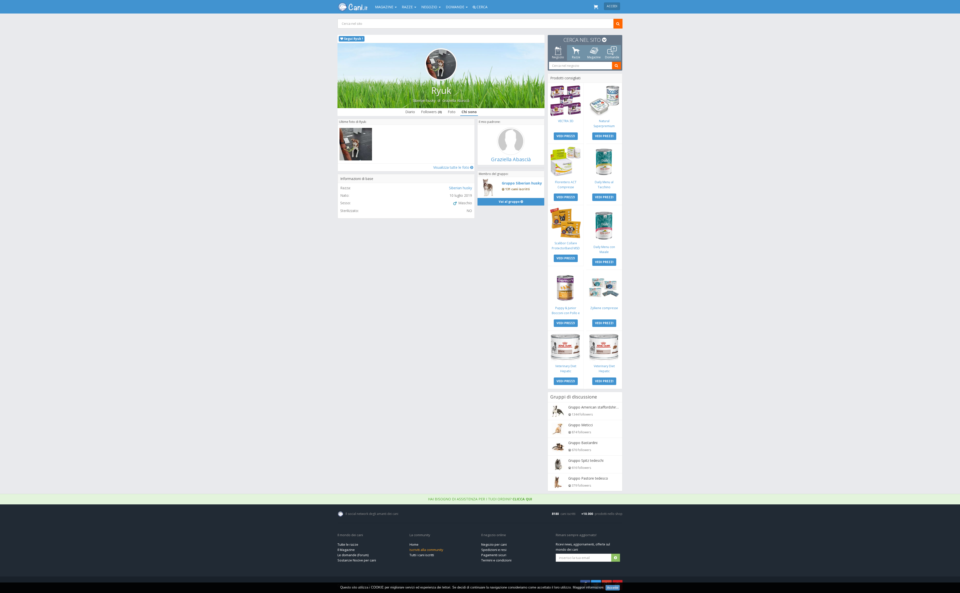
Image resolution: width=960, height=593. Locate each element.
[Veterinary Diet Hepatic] (565, 347)
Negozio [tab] (558, 57)
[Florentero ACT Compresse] (565, 161)
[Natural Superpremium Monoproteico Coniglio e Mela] (604, 100)
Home (414, 544)
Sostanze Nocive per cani (357, 560)
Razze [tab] (576, 57)
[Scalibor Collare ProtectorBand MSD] (565, 223)
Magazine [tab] (594, 57)
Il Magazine (346, 549)
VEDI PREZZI (565, 136)
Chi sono (469, 111)
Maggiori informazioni (588, 587)
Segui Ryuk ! (353, 39)
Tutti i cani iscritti (422, 555)
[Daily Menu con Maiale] (604, 225)
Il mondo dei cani (350, 535)
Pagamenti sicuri (493, 555)
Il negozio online (493, 535)
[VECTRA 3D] (565, 100)
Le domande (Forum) (353, 555)
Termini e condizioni (496, 560)
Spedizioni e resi (493, 549)
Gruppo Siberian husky (522, 183)
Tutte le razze (348, 544)
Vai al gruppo (509, 202)
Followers (431, 111)
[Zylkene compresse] (604, 287)
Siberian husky (424, 100)
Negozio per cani (494, 544)
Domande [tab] (612, 57)
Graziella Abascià (456, 100)
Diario (410, 111)
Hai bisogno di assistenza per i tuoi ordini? (480, 499)
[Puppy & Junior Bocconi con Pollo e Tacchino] (565, 287)
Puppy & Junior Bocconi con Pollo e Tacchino (566, 313)
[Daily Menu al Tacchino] (604, 161)
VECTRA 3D (566, 121)
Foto (452, 111)
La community (420, 535)
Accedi (612, 6)
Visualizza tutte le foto (451, 167)
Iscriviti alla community (426, 549)
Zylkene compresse (604, 308)
